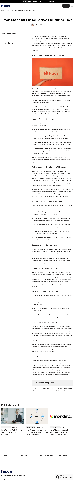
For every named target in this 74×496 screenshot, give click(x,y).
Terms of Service (33, 487)
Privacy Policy (53, 487)
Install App (66, 6)
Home (2, 10)
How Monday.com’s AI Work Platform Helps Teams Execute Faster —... (60, 432)
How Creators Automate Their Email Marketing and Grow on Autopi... (37, 432)
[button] (72, 5)
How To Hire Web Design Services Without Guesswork (11, 432)
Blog (8, 10)
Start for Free (53, 1)
